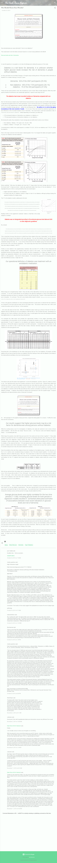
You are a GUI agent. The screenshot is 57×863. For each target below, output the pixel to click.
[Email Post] (5, 542)
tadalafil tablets (11, 555)
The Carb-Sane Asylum (15, 2)
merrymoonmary (32, 857)
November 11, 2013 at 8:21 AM (14, 768)
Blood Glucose (13, 545)
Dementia (21, 545)
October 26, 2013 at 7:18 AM (14, 558)
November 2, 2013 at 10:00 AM (14, 721)
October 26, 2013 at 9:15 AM (14, 610)
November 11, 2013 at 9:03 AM (14, 808)
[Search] (55, 3)
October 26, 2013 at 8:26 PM (14, 693)
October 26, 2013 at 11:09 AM (14, 623)
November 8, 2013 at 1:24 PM (14, 747)
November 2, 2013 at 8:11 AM (14, 713)
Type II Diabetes (29, 545)
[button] (55, 8)
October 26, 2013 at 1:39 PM (14, 639)
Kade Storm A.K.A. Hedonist (14, 726)
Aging (6, 545)
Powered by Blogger (29, 854)
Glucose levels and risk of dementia (10, 55)
